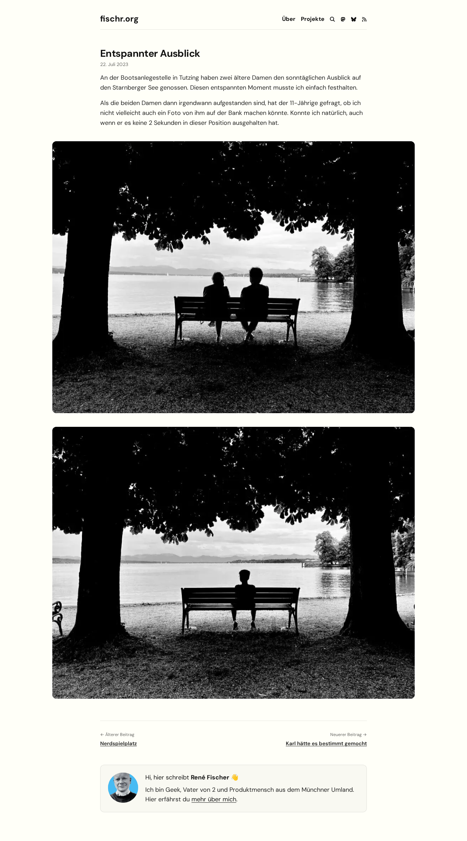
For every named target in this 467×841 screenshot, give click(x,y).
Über (288, 19)
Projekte (312, 19)
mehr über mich (213, 799)
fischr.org (119, 18)
